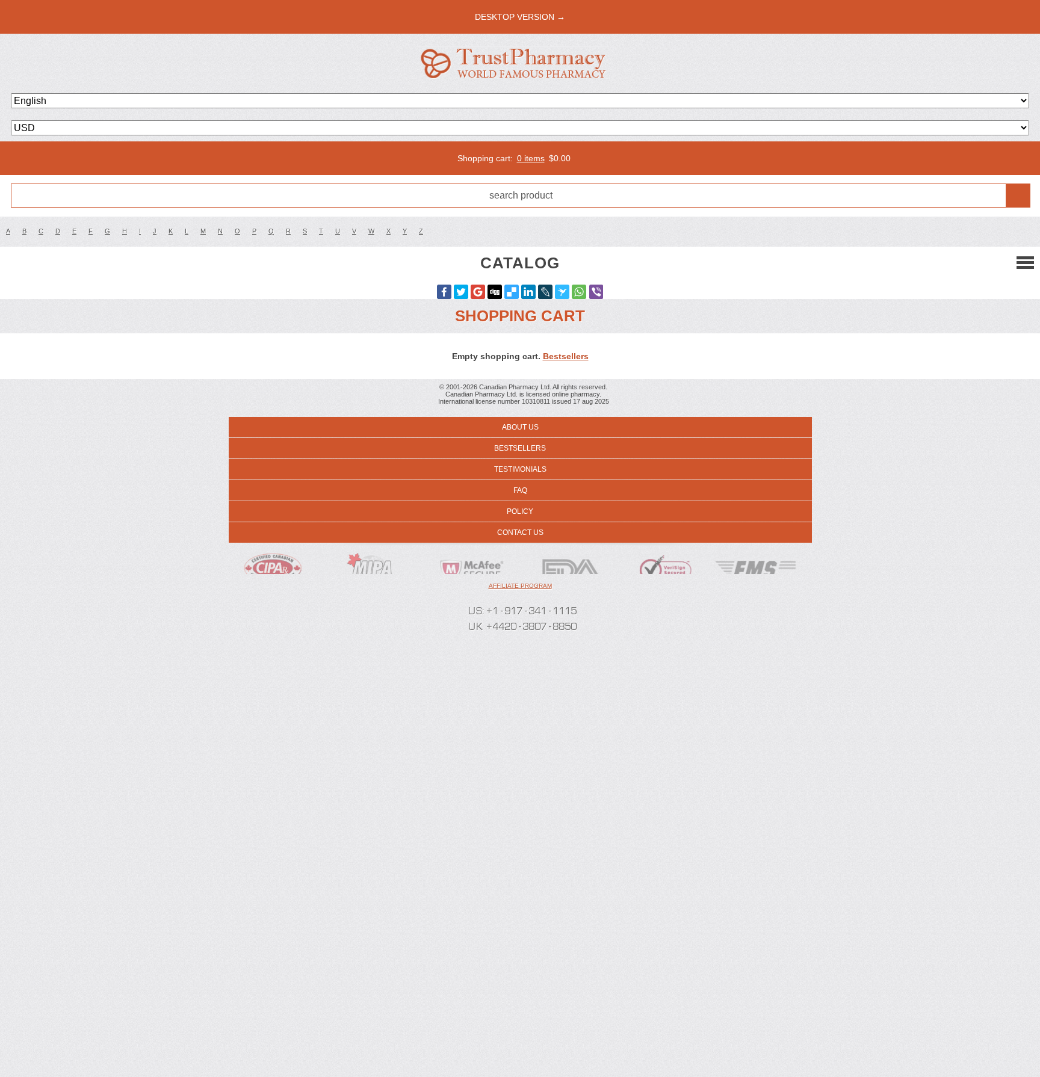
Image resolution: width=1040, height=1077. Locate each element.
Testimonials (520, 469)
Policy (520, 511)
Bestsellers (566, 356)
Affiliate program (520, 585)
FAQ (520, 490)
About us (520, 427)
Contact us (520, 532)
